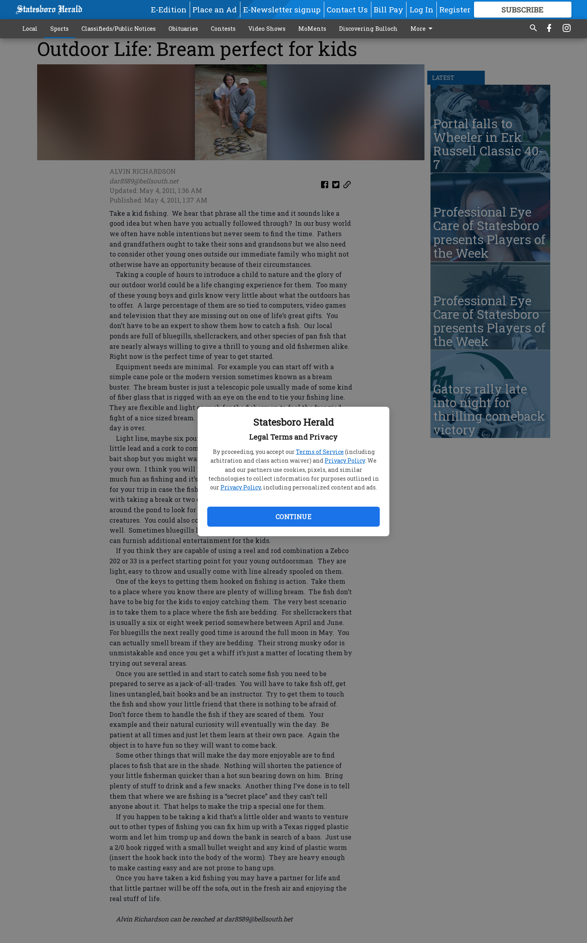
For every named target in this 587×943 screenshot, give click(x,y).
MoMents (312, 28)
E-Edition (168, 9)
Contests (223, 28)
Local (30, 28)
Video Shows (267, 28)
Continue (293, 516)
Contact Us (347, 9)
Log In (421, 9)
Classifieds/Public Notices (118, 28)
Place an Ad (214, 9)
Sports (59, 28)
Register (454, 9)
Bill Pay (388, 9)
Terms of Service (320, 452)
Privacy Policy (345, 460)
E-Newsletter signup (282, 9)
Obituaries (183, 28)
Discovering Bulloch (368, 28)
